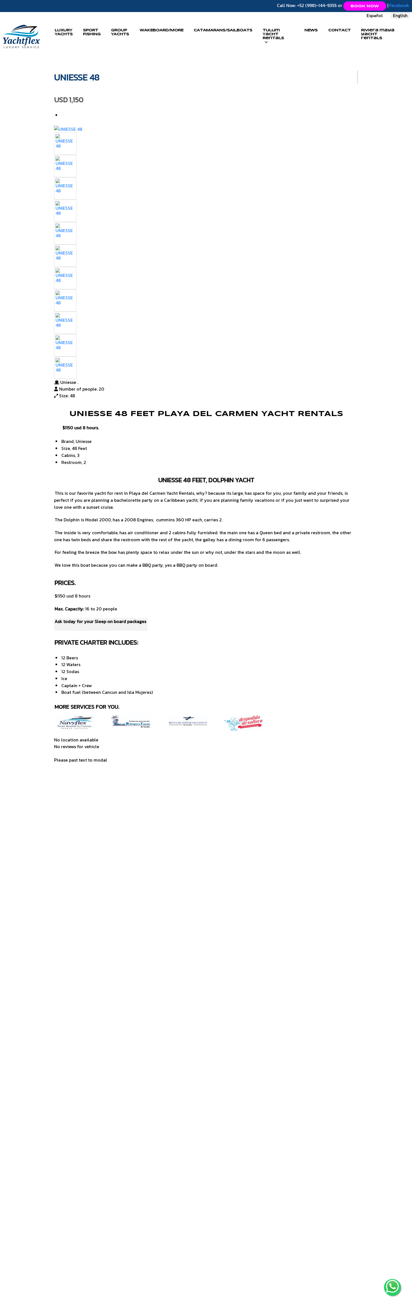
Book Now (365, 6)
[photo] (65, 140)
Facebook (399, 5)
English (400, 15)
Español (375, 15)
